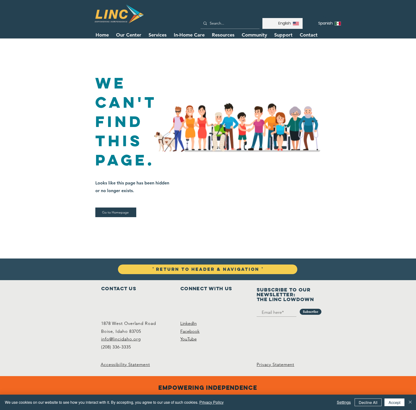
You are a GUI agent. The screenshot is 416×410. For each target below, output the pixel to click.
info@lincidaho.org (121, 339)
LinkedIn (188, 323)
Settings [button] (344, 402)
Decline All (368, 402)
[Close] (410, 402)
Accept (394, 402)
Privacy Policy (211, 402)
